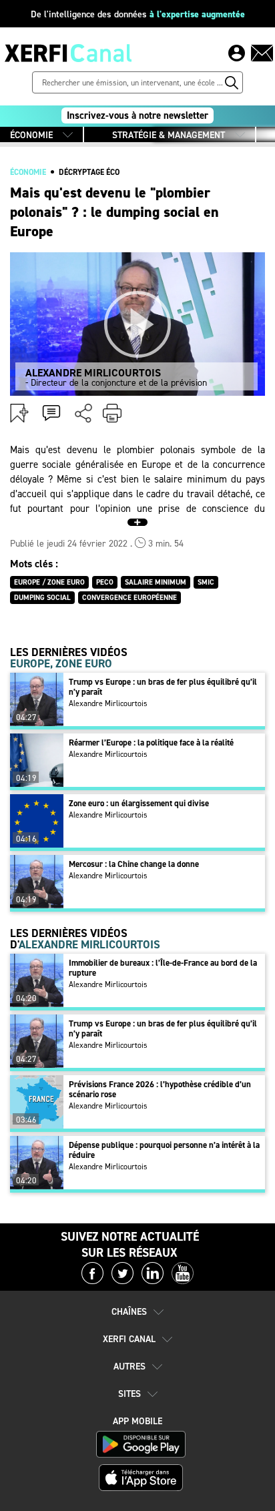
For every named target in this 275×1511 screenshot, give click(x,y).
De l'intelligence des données (138, 14)
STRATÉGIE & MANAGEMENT (168, 135)
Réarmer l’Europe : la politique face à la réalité (151, 742)
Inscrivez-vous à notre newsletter (137, 115)
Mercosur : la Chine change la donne (134, 864)
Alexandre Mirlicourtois (108, 703)
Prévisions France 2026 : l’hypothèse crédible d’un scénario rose (160, 1089)
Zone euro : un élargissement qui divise (139, 803)
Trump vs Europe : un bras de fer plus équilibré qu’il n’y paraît (163, 687)
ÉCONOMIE (31, 135)
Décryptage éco (89, 172)
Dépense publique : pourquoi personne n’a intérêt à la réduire (164, 1150)
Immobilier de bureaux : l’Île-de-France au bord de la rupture (163, 968)
